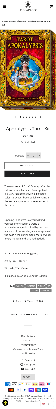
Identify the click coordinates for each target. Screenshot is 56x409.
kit (48, 286)
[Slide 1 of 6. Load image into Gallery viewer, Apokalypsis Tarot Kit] (20, 116)
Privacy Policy (28, 344)
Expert (41, 286)
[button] (47, 404)
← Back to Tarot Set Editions (28, 314)
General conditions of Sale (28, 349)
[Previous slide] (16, 117)
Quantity (19, 155)
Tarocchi (11, 21)
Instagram (29, 364)
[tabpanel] (28, 70)
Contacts (28, 340)
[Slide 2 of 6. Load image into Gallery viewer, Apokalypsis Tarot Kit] (23, 116)
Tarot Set (45, 290)
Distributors (28, 336)
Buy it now (27, 173)
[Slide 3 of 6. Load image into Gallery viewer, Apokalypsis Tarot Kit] (26, 116)
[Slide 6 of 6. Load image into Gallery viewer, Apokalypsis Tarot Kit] (35, 116)
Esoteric (30, 286)
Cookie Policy (28, 353)
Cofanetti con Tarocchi (24, 21)
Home (4, 21)
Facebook (29, 360)
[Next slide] (40, 117)
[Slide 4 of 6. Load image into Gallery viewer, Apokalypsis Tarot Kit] (29, 116)
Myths (35, 290)
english (20, 286)
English (26, 377)
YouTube (29, 369)
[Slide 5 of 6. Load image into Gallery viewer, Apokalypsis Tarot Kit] (32, 116)
